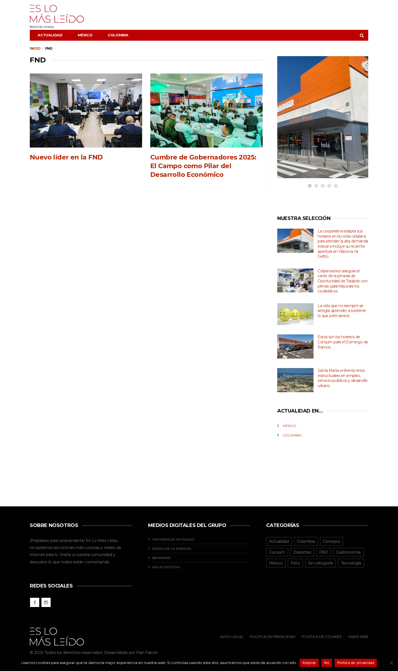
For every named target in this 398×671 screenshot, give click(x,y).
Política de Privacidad (272, 636)
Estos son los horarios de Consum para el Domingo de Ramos (343, 341)
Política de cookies (322, 636)
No (326, 662)
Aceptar (309, 662)
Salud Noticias (166, 567)
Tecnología (351, 563)
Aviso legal (231, 636)
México (85, 35)
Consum (277, 552)
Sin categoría (320, 563)
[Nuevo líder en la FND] (86, 111)
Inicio (35, 48)
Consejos (331, 541)
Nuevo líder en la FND (66, 157)
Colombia (118, 35)
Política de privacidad (355, 662)
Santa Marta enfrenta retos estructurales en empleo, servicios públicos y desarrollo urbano (342, 378)
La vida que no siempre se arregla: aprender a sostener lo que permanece (342, 310)
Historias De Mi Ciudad (173, 539)
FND (323, 552)
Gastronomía (348, 552)
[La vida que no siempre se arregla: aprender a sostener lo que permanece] (295, 314)
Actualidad (50, 35)
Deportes (302, 552)
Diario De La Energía (171, 549)
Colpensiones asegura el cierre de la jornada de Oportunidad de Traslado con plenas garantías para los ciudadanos (342, 281)
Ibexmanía (161, 558)
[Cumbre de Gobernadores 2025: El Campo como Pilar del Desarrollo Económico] (206, 111)
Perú (295, 563)
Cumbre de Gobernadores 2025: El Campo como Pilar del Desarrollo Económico (203, 165)
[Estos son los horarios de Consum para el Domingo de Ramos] (295, 346)
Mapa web (358, 636)
